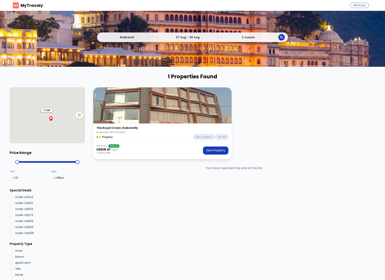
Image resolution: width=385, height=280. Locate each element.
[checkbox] (11, 197)
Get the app (359, 5)
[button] (46, 110)
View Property (215, 150)
